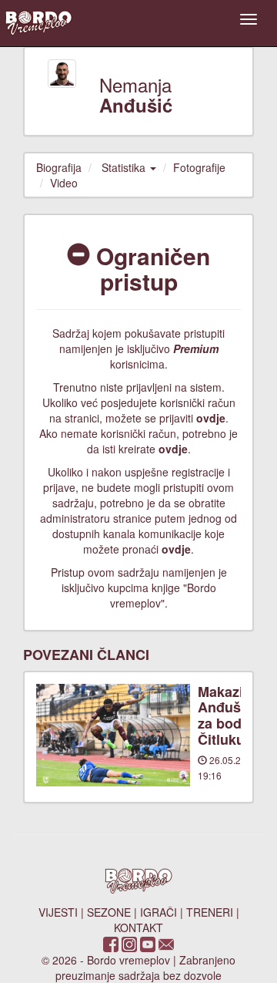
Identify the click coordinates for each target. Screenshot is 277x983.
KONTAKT (138, 927)
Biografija (59, 167)
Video (64, 182)
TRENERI (209, 912)
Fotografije (199, 167)
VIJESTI (58, 912)
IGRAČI (158, 912)
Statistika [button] (125, 167)
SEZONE (109, 912)
